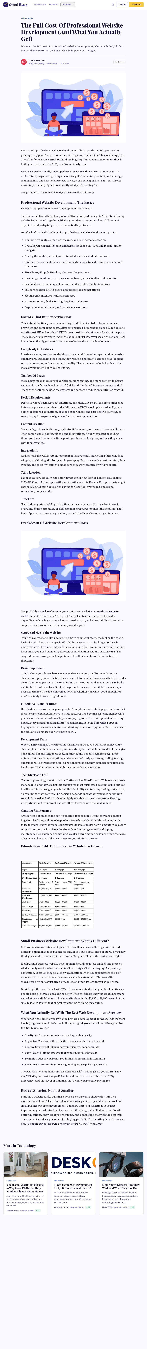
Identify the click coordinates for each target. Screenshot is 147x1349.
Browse (66, 4)
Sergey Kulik (12, 1211)
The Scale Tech (37, 60)
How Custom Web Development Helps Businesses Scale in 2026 (73, 1186)
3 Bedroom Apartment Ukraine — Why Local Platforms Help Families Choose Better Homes (25, 1188)
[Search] (112, 4)
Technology (39, 4)
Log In (122, 4)
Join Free (136, 4)
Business (54, 4)
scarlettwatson (61, 1207)
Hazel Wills (107, 1207)
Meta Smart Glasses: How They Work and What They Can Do (120, 1186)
